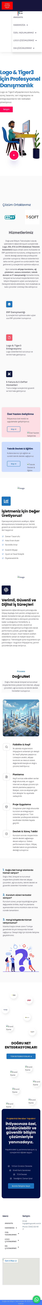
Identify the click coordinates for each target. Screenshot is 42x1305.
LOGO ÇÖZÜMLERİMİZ (23, 40)
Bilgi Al (13, 429)
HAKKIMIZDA (19, 25)
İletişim (6, 109)
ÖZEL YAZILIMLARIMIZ (23, 33)
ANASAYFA (18, 17)
